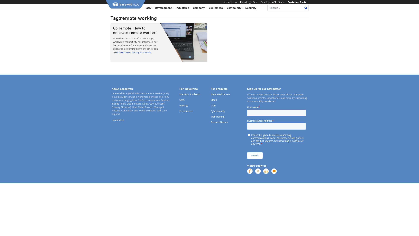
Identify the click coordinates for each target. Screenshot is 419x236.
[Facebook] (250, 171)
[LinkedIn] (266, 171)
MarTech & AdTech (189, 94)
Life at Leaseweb (123, 52)
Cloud (214, 99)
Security (250, 7)
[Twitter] (258, 171)
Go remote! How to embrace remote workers (135, 30)
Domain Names (219, 122)
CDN (213, 105)
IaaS (148, 7)
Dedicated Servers (220, 94)
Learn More (118, 120)
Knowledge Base (249, 2)
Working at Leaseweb (141, 52)
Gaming (183, 105)
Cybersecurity (218, 111)
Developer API (268, 2)
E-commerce (186, 111)
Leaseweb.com (229, 2)
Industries (182, 7)
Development (163, 7)
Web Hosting (217, 116)
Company (199, 7)
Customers (216, 7)
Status (281, 2)
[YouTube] (274, 171)
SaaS (182, 99)
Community (234, 7)
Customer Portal (297, 2)
